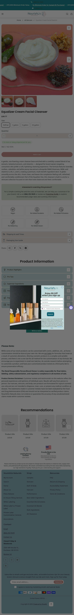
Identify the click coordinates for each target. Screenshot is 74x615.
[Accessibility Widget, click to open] (71, 307)
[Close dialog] (62, 287)
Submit (50, 314)
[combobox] (43, 308)
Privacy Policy (59, 326)
